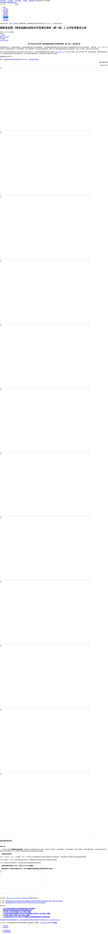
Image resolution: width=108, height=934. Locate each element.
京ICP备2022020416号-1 (46, 922)
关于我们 (5, 9)
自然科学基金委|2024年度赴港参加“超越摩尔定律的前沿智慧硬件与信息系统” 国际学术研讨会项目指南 (33, 901)
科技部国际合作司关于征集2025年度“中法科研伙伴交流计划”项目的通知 (25, 902)
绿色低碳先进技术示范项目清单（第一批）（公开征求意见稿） (21, 59)
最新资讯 (31, 0)
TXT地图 (10, 0)
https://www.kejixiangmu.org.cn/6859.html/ (17, 898)
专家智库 (5, 12)
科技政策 (5, 15)
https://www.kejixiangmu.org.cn (52, 919)
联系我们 (5, 20)
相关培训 (5, 19)
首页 (4, 7)
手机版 (25, 0)
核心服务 (5, 10)
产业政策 (5, 17)
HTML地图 (18, 0)
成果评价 (5, 14)
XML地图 (2, 0)
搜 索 (17, 4)
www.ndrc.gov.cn (60, 52)
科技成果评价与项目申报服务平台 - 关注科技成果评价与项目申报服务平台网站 (22, 919)
